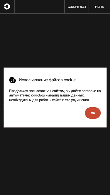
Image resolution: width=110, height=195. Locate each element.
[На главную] (7, 6)
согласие (89, 91)
